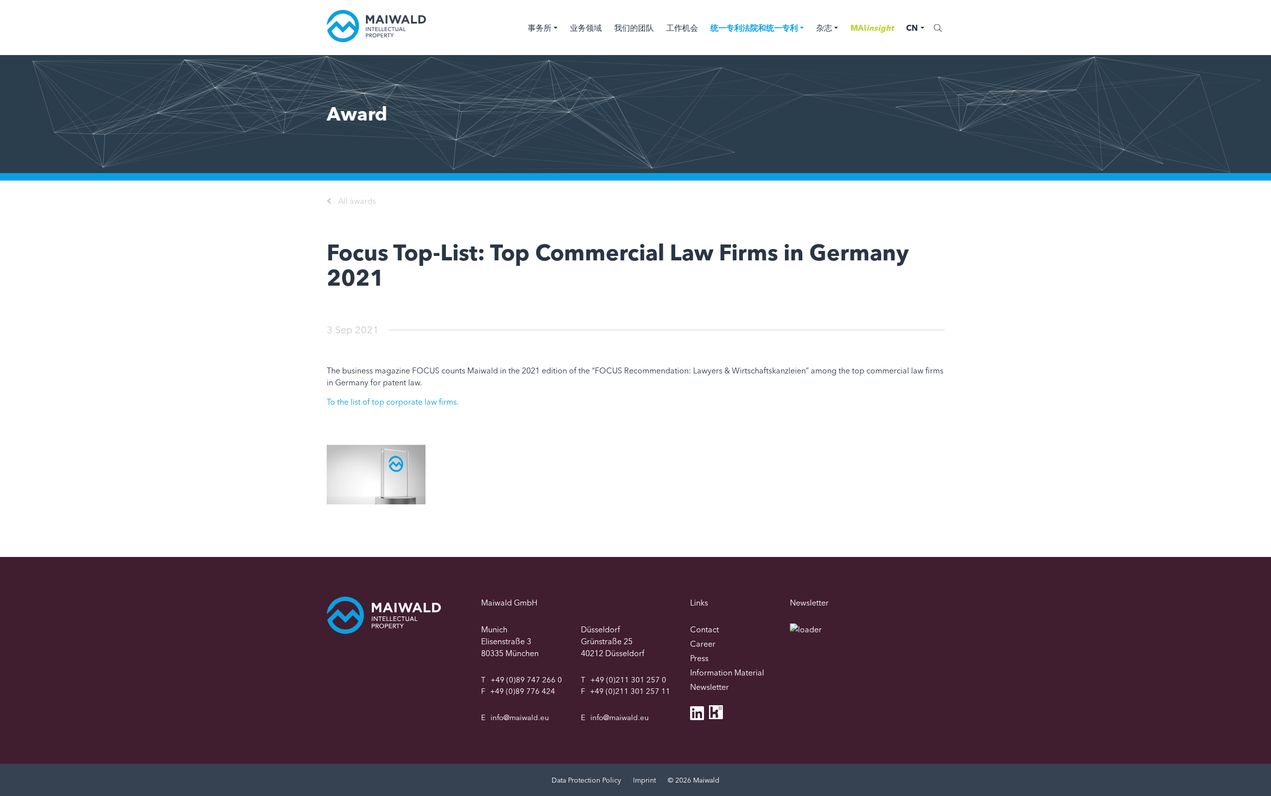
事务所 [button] (540, 28)
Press (699, 658)
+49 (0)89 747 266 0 (526, 679)
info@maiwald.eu (520, 717)
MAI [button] (872, 28)
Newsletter (709, 687)
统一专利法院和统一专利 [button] (754, 28)
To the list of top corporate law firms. (393, 402)
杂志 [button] (824, 28)
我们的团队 (634, 28)
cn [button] (912, 28)
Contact (704, 629)
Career (702, 644)
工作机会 (682, 28)
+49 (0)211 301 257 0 (628, 679)
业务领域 (586, 28)
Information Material (727, 672)
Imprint (644, 780)
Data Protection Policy (586, 780)
